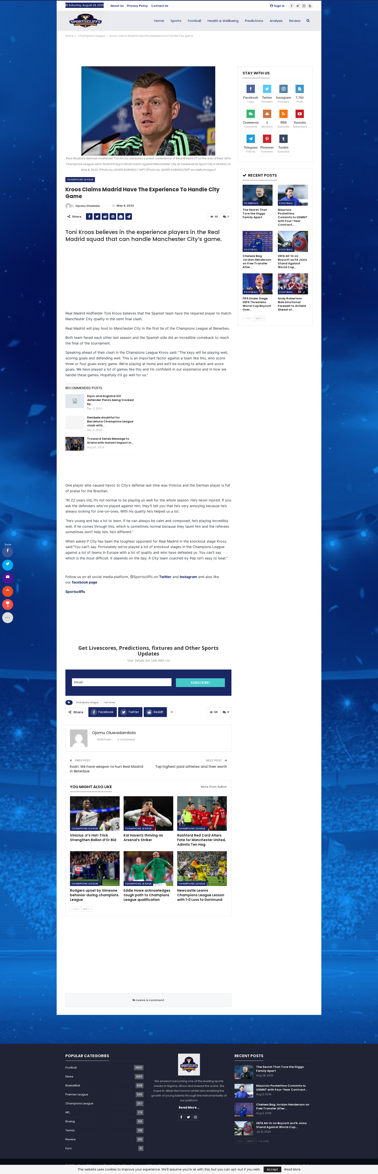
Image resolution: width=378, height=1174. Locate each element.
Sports (176, 20)
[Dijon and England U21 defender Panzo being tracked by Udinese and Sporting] (74, 401)
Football (194, 20)
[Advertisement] (189, 50)
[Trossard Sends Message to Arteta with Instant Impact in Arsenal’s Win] (74, 444)
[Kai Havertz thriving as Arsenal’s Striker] (148, 813)
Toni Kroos (109, 702)
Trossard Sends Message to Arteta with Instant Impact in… (110, 441)
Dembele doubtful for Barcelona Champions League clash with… (110, 421)
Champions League (80, 179)
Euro (68, 1148)
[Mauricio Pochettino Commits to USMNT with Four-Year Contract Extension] (293, 195)
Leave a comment (149, 1000)
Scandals (251, 203)
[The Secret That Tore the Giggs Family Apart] (258, 195)
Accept (272, 1169)
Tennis (70, 1130)
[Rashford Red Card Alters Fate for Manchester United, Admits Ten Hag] (202, 813)
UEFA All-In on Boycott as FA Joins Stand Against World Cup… (281, 1125)
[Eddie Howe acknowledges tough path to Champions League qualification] (148, 868)
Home (159, 20)
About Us (117, 6)
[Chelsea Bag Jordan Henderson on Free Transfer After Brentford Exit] (258, 241)
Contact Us (159, 6)
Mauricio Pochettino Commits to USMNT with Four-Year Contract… (281, 1088)
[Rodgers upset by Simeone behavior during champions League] (95, 868)
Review (295, 20)
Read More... (189, 1107)
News (69, 1076)
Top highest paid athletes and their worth (191, 766)
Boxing (70, 1121)
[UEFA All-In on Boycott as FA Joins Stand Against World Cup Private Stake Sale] (293, 241)
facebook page (84, 582)
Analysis (276, 20)
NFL (67, 1112)
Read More (292, 1169)
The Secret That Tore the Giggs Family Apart (280, 1069)
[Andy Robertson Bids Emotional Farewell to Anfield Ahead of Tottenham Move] (293, 283)
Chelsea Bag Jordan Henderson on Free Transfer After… (282, 1106)
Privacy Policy (137, 6)
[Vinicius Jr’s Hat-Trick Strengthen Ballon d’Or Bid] (95, 813)
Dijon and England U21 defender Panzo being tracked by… (110, 400)
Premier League (76, 1094)
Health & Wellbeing (223, 20)
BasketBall (72, 1085)
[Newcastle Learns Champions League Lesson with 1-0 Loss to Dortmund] (202, 868)
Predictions (254, 20)
